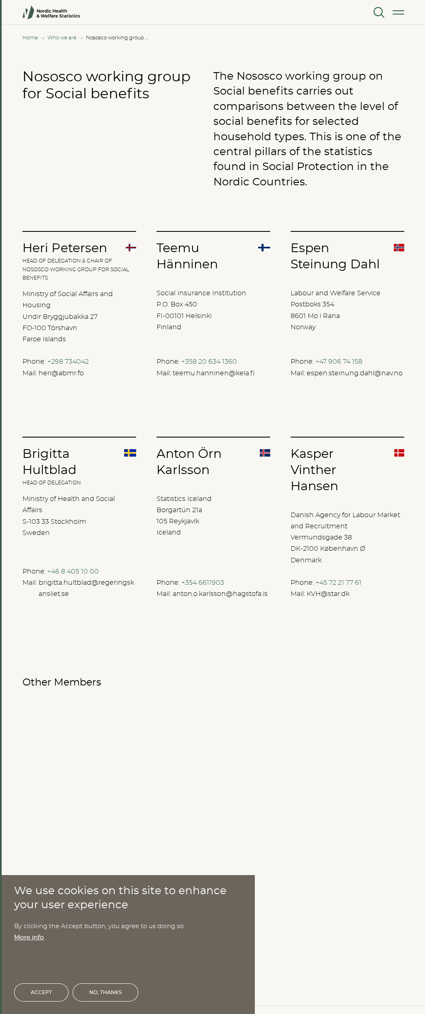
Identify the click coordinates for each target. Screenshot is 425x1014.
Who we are (61, 37)
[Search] (378, 12)
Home (30, 37)
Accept (41, 992)
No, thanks (105, 992)
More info (29, 937)
